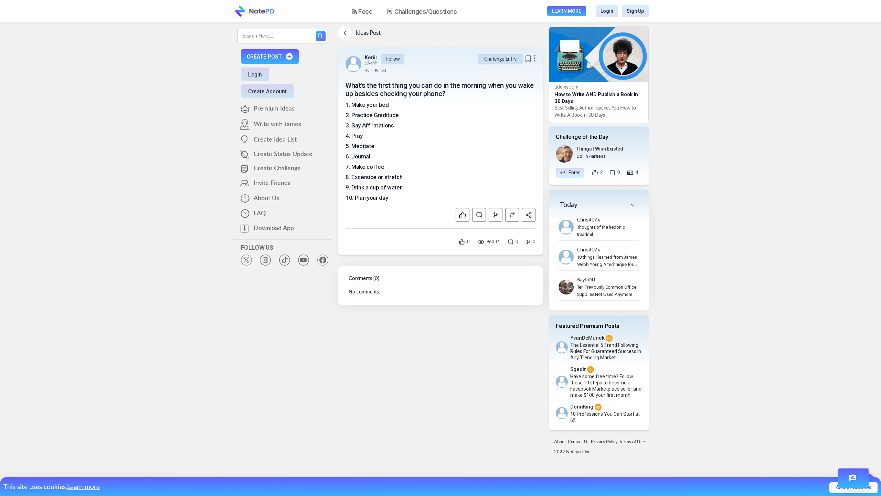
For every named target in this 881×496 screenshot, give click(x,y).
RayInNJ (586, 279)
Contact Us (579, 442)
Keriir (371, 57)
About (560, 442)
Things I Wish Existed (599, 149)
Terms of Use (632, 442)
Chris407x (589, 220)
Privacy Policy (604, 442)
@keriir (371, 63)
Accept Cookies (853, 487)
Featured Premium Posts (587, 325)
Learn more (83, 487)
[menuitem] (362, 11)
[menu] (410, 11)
